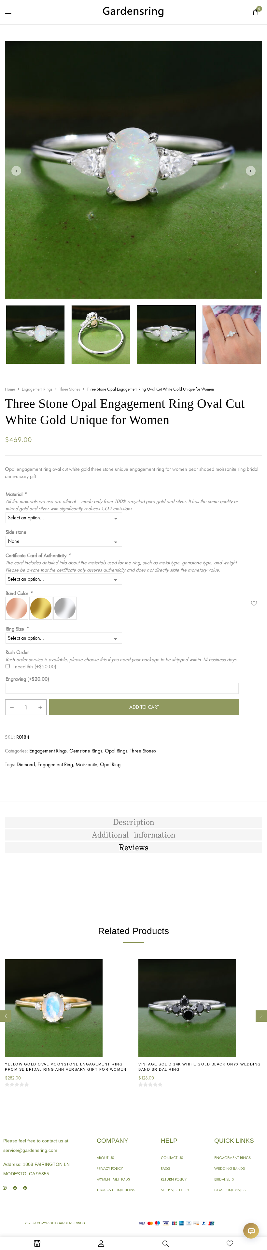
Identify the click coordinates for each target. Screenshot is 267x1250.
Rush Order (17, 652)
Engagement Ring (55, 764)
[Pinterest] (25, 1188)
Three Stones (69, 389)
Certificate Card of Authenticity (38, 555)
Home (10, 389)
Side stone (16, 531)
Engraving (27, 679)
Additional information (134, 835)
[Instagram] (4, 1188)
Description (133, 822)
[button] (255, 12)
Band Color (19, 593)
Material (16, 494)
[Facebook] (15, 1188)
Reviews (133, 848)
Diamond (26, 764)
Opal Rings (116, 750)
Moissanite (86, 764)
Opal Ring (110, 764)
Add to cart (144, 707)
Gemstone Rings (85, 750)
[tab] (133, 822)
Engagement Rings (37, 389)
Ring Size (17, 628)
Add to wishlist (254, 603)
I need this (34, 666)
